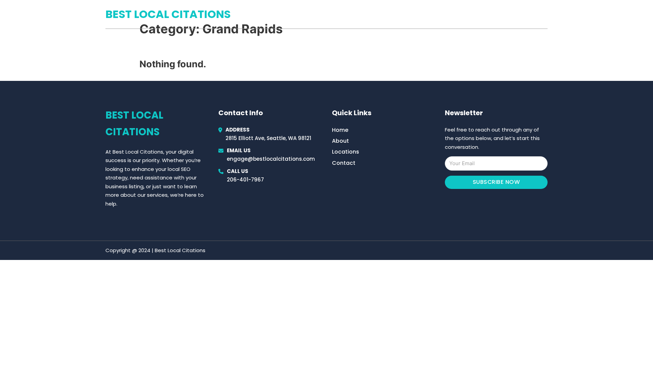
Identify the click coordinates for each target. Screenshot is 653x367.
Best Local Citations (168, 14)
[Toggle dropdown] (545, 14)
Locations (499, 14)
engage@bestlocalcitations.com (271, 158)
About (340, 141)
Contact (343, 163)
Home (469, 14)
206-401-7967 (245, 179)
